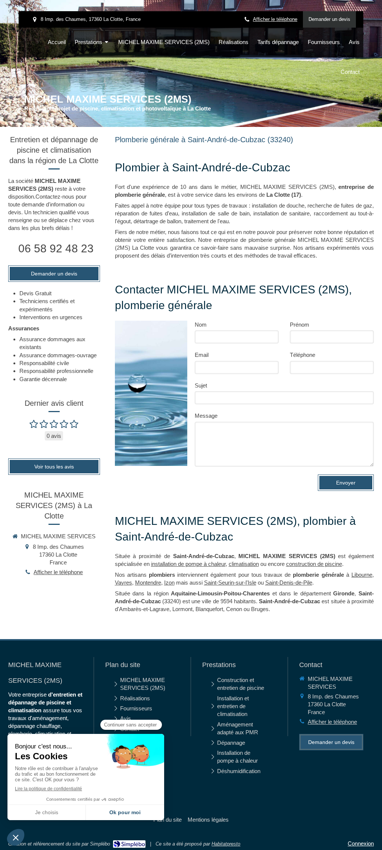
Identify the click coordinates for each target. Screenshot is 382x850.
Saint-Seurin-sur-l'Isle (230, 582)
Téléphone (302, 355)
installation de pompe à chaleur (188, 564)
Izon (169, 582)
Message (206, 415)
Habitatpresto (226, 844)
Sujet (201, 385)
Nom (201, 324)
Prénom (299, 324)
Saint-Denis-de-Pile (288, 582)
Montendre (148, 582)
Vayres (123, 582)
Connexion (361, 843)
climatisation (244, 564)
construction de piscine (314, 564)
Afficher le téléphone (275, 19)
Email (202, 355)
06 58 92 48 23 (56, 248)
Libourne (361, 575)
